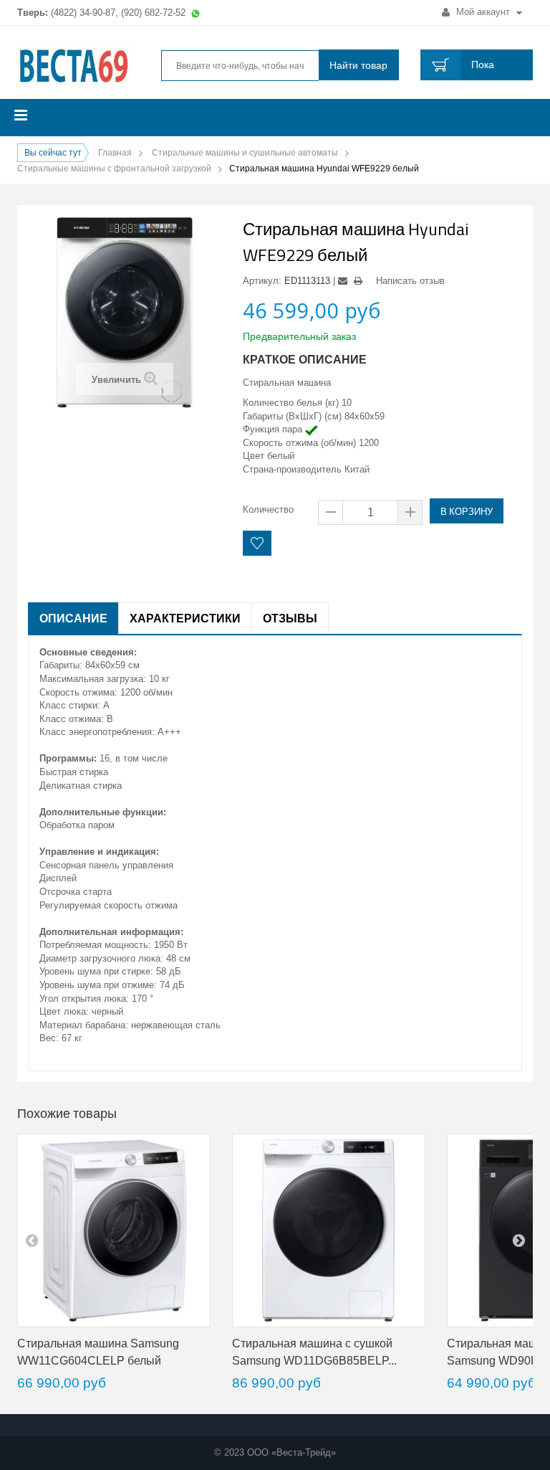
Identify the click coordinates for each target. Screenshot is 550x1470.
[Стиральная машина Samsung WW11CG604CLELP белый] (114, 1230)
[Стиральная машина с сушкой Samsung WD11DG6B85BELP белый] (328, 1230)
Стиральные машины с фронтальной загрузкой (114, 168)
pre (31, 1240)
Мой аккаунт (483, 11)
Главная (115, 153)
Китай (357, 469)
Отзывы (290, 618)
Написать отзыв (410, 280)
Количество (268, 509)
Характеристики (185, 618)
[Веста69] (73, 67)
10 (347, 402)
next (518, 1240)
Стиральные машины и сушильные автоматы (245, 153)
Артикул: (262, 280)
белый (280, 455)
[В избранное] (257, 543)
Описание (73, 618)
